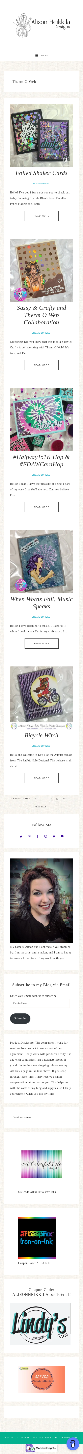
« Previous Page (20, 798)
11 (71, 798)
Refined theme (43, 1438)
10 (63, 798)
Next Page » (41, 807)
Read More (42, 216)
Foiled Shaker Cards (42, 173)
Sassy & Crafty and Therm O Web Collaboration (41, 315)
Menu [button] (44, 55)
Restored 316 (68, 1438)
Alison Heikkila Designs (41, 25)
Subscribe (20, 1018)
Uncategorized (41, 184)
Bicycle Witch (41, 735)
